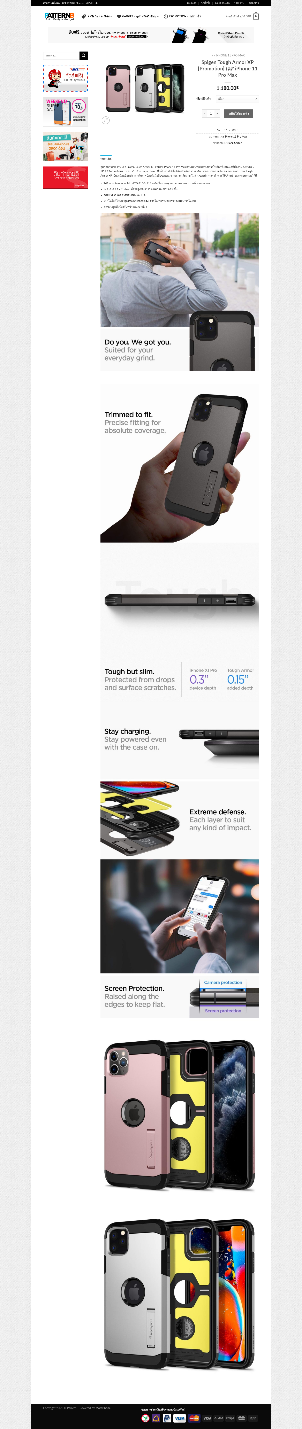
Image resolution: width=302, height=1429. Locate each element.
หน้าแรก (192, 3)
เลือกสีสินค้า (203, 99)
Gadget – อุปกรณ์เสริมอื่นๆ (139, 16)
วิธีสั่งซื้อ (206, 3)
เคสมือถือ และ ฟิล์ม (98, 16)
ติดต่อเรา (254, 3)
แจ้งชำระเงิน (222, 3)
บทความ (239, 3)
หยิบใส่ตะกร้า (239, 113)
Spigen (238, 143)
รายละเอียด (106, 159)
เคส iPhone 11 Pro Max (228, 55)
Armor (229, 143)
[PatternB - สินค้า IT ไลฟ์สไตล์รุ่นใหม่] (59, 16)
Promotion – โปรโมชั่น (185, 16)
